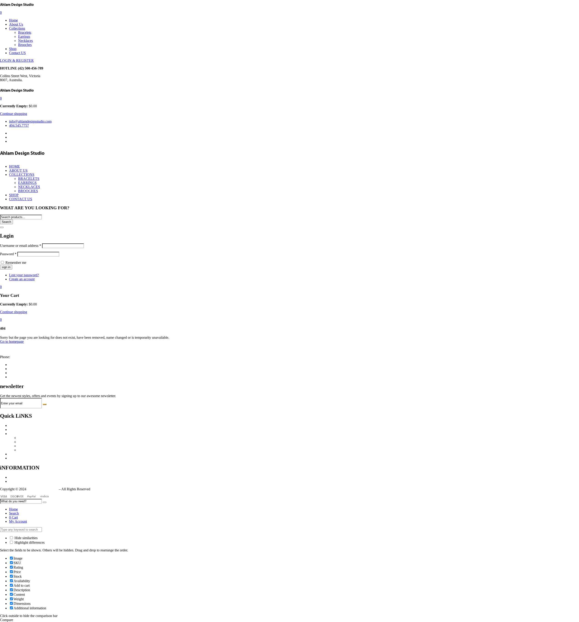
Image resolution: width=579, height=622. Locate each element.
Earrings (24, 36)
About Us (16, 24)
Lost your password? (24, 275)
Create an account (22, 279)
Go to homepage (12, 341)
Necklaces (25, 41)
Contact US (17, 53)
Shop (13, 49)
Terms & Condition (23, 481)
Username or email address (20, 246)
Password (8, 254)
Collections (17, 28)
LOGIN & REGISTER (17, 60)
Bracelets (24, 32)
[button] (1, 98)
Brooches (25, 45)
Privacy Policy (19, 477)
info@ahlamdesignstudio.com (21, 349)
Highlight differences (29, 542)
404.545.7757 (21, 357)
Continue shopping (13, 114)
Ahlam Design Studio (42, 489)
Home (13, 20)
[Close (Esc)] (2, 227)
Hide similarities (26, 538)
